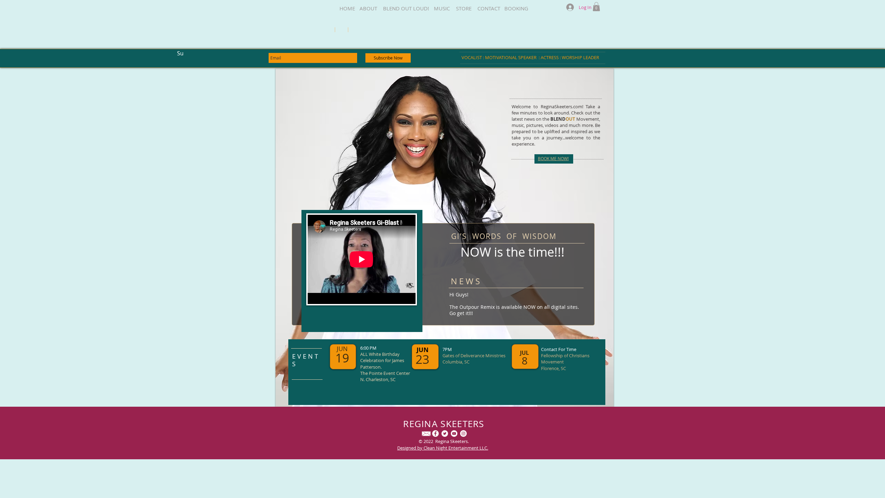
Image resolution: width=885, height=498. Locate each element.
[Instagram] (463, 433)
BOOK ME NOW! (553, 158)
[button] (596, 6)
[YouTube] (454, 433)
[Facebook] (435, 433)
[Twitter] (444, 433)
